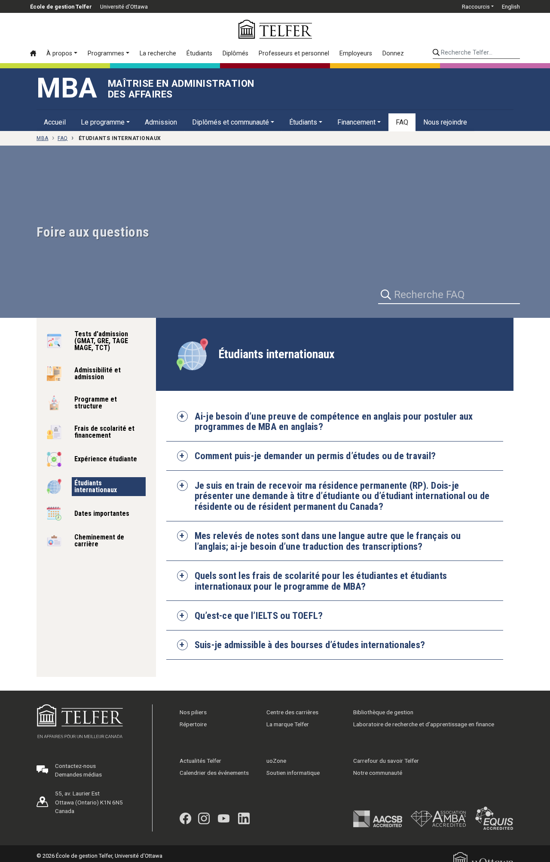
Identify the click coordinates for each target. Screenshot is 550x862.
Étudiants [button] (303, 122)
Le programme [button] (103, 122)
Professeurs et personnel (294, 53)
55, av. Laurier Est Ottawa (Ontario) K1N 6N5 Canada (89, 802)
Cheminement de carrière (99, 540)
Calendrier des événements (214, 772)
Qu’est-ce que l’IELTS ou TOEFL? (259, 615)
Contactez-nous (75, 765)
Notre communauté (377, 772)
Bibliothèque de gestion (383, 712)
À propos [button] (59, 53)
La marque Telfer (287, 724)
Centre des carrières (292, 712)
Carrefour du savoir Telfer (386, 760)
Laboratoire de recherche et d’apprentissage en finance (423, 724)
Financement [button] (356, 122)
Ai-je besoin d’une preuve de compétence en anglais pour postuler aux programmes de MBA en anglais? (334, 422)
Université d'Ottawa (124, 6)
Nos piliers (193, 712)
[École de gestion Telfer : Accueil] (275, 29)
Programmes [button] (106, 53)
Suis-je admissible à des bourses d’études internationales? (310, 644)
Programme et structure (95, 402)
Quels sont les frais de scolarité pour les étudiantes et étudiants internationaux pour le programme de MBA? (321, 581)
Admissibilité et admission (97, 373)
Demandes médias (78, 774)
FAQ (402, 122)
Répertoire (193, 724)
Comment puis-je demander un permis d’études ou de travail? (315, 455)
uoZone (276, 760)
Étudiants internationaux (95, 486)
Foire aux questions (93, 232)
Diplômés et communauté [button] (230, 122)
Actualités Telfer (200, 760)
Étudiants (199, 53)
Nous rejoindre (445, 122)
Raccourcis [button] (476, 6)
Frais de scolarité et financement (104, 431)
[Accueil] (35, 53)
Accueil (55, 122)
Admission (161, 122)
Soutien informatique (293, 772)
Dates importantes (101, 513)
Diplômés (235, 53)
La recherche (158, 53)
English (511, 6)
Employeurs (355, 53)
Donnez (393, 53)
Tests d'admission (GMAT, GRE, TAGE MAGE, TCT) (101, 341)
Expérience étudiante (105, 459)
